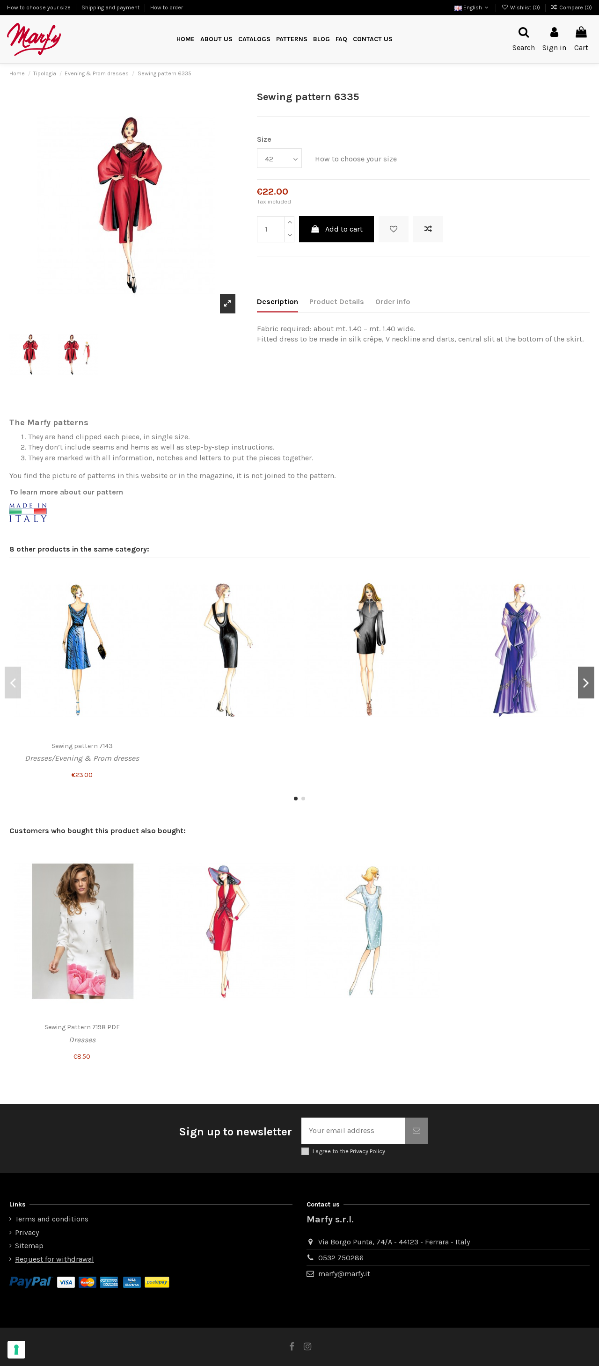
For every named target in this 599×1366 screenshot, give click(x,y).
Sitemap (29, 1245)
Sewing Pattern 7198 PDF (82, 1027)
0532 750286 (341, 1257)
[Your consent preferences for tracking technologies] (16, 1350)
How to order (166, 7)
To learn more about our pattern (66, 491)
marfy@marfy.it (344, 1273)
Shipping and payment (111, 7)
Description (277, 301)
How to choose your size (39, 7)
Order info (392, 301)
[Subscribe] (416, 1131)
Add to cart (344, 229)
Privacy (27, 1232)
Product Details (336, 301)
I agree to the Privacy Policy (349, 1151)
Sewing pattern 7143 (82, 746)
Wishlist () (525, 7)
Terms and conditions (51, 1218)
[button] (291, 39)
